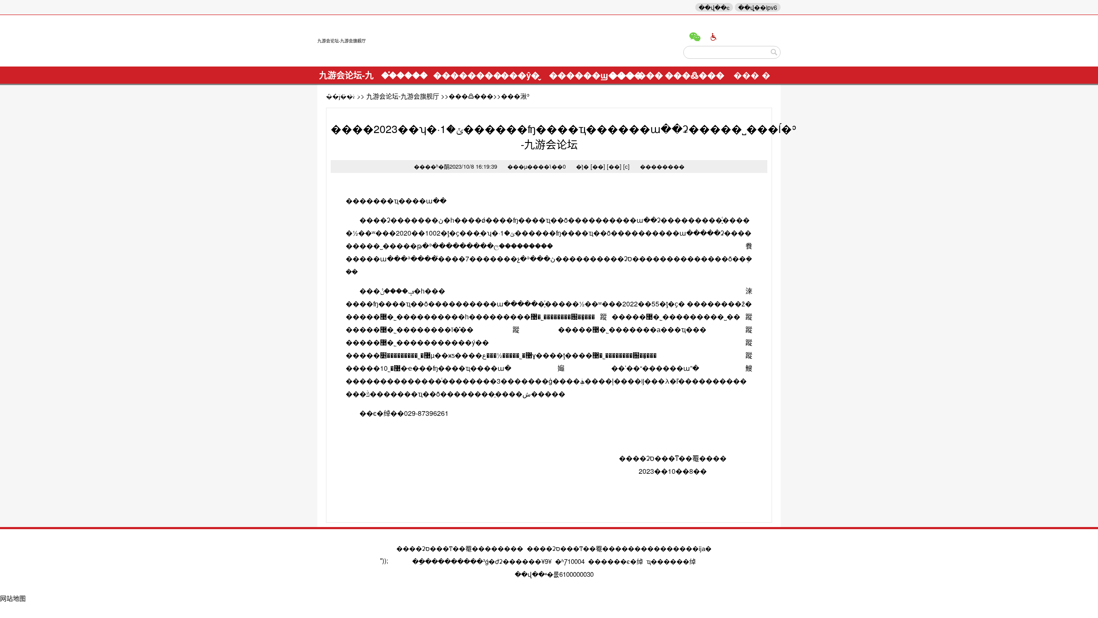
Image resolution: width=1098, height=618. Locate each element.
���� (774, 52)
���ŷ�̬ (520, 75)
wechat (694, 37)
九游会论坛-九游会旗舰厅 (341, 41)
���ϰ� (713, 37)
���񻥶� (751, 75)
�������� (462, 75)
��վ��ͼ (714, 7)
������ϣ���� (578, 75)
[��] (598, 166)
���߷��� (694, 75)
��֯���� (404, 75)
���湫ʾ (515, 95)
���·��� (636, 75)
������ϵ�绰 (615, 561)
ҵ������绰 (671, 561)
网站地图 (13, 598)
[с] (626, 166)
